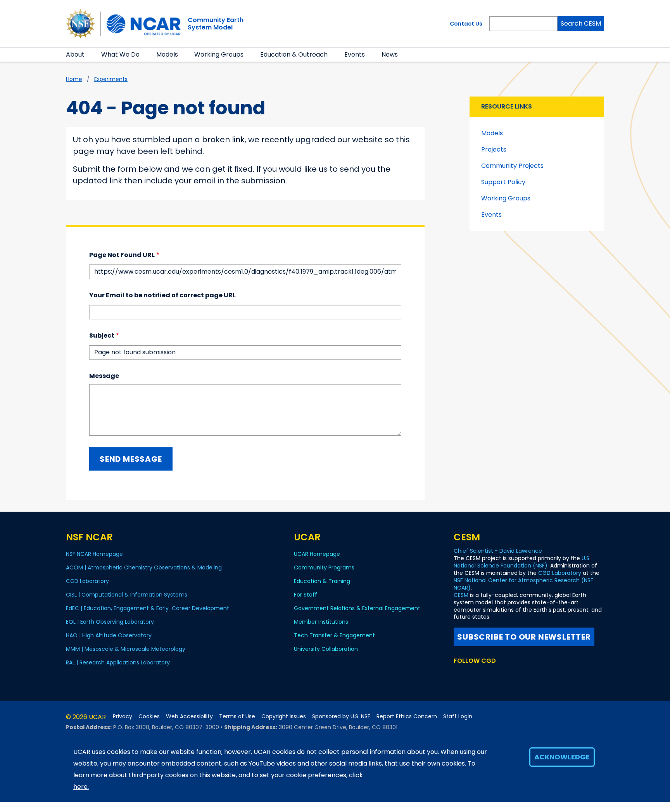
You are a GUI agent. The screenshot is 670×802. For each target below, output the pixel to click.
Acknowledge (562, 757)
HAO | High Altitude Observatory (109, 635)
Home (74, 79)
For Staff (305, 594)
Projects (493, 149)
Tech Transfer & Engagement (334, 635)
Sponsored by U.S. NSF (341, 716)
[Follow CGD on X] (458, 675)
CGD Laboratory (87, 581)
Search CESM (581, 23)
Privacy (122, 716)
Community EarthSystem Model (215, 24)
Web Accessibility (189, 716)
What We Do (120, 54)
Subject (101, 335)
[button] (89, 54)
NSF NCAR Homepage (94, 554)
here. (81, 786)
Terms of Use (237, 716)
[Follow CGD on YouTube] (484, 675)
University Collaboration (326, 649)
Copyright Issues (283, 716)
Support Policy (503, 182)
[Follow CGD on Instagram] (497, 675)
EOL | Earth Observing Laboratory (110, 622)
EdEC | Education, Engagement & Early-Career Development (147, 608)
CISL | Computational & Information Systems (126, 594)
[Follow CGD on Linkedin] (508, 675)
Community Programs (324, 567)
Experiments (111, 79)
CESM (461, 595)
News (390, 54)
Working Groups (218, 54)
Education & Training (322, 581)
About (75, 54)
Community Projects (512, 165)
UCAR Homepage (317, 554)
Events (354, 54)
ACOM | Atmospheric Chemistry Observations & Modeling (144, 567)
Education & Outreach (294, 54)
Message (104, 375)
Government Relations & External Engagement (357, 608)
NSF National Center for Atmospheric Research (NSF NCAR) (523, 584)
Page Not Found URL (122, 254)
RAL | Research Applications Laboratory (118, 662)
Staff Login (457, 716)
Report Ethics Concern (406, 716)
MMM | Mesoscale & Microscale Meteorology (125, 649)
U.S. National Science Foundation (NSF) (522, 561)
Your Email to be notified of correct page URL (162, 295)
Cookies (149, 716)
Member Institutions (321, 622)
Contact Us (466, 24)
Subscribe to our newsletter (524, 636)
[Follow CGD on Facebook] (471, 675)
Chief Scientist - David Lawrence (498, 551)
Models (167, 54)
